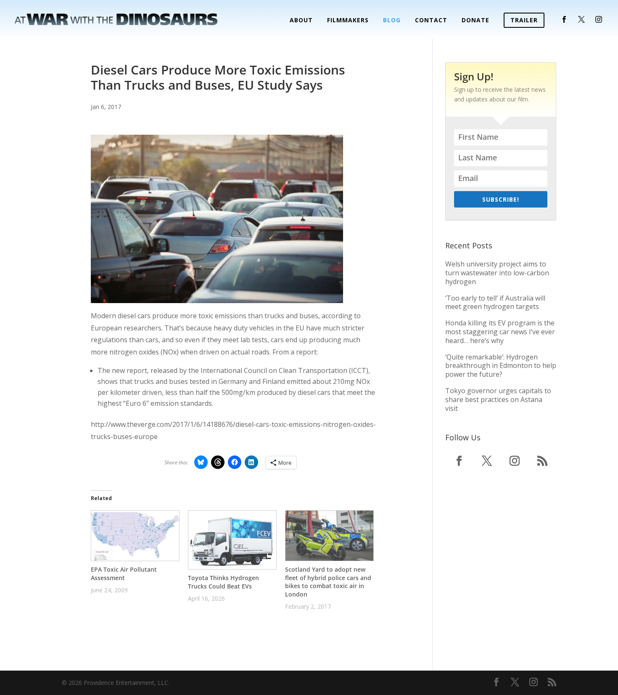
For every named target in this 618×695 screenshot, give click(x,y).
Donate (475, 20)
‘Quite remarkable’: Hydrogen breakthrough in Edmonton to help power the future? (500, 365)
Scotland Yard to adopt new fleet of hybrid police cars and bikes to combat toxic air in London (328, 581)
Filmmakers (348, 20)
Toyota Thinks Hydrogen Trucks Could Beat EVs (223, 582)
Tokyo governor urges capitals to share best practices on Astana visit (498, 399)
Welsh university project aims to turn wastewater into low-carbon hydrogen (497, 272)
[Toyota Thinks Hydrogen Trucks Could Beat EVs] (232, 540)
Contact (431, 20)
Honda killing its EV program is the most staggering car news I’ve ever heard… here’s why (500, 331)
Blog (392, 20)
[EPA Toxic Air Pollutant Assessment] (135, 535)
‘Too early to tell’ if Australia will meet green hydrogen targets (495, 302)
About (301, 20)
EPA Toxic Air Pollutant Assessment (124, 573)
